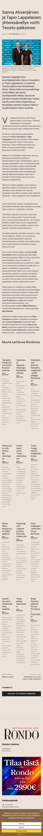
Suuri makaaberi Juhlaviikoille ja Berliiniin (36, 528)
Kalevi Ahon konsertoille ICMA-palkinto (7, 528)
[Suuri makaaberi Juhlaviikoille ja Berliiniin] (36, 516)
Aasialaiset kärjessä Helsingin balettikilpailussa (21, 366)
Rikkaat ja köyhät (8, 677)
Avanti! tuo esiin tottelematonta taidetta (7, 604)
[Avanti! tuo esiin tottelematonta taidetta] (7, 591)
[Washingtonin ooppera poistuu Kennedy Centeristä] (21, 516)
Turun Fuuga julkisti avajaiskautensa (36, 450)
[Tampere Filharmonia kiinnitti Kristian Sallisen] (7, 352)
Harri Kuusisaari (14, 34)
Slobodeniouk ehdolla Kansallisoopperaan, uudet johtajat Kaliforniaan (36, 370)
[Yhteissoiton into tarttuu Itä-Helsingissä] (7, 438)
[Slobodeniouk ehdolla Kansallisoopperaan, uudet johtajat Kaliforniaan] (36, 352)
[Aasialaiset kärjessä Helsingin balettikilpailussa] (21, 352)
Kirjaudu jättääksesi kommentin (21, 694)
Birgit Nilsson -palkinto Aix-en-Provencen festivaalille (35, 608)
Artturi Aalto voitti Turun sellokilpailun (21, 452)
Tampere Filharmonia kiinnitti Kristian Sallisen (7, 365)
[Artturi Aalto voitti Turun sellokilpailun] (21, 438)
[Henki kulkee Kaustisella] (21, 591)
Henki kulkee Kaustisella (21, 603)
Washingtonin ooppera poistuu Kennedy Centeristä (21, 530)
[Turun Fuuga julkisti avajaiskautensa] (36, 438)
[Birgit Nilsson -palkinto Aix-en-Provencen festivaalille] (36, 591)
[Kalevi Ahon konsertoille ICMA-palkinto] (7, 516)
